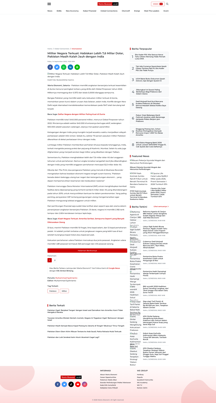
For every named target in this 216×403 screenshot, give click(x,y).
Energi (137, 11)
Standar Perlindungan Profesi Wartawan (115, 382)
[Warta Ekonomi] (108, 4)
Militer (64, 291)
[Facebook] (50, 67)
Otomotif (126, 11)
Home (49, 49)
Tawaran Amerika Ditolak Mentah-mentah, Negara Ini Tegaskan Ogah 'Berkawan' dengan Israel (85, 319)
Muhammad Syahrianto (66, 278)
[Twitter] (57, 67)
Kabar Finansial (89, 11)
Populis (140, 377)
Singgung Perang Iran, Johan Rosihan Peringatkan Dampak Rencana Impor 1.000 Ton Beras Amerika (149, 132)
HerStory (140, 374)
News (49, 11)
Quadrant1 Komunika (145, 380)
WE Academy (142, 382)
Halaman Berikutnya (87, 251)
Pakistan (53, 291)
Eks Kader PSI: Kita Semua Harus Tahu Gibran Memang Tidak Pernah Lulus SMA (150, 57)
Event (166, 11)
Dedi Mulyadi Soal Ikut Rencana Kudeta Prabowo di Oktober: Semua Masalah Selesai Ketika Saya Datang (151, 104)
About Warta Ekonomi (108, 374)
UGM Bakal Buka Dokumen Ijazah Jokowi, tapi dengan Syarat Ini (150, 80)
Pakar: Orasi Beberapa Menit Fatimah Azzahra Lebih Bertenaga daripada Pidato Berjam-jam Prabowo (150, 118)
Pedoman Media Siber (108, 380)
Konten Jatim (142, 388)
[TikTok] (71, 384)
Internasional (77, 49)
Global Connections (109, 11)
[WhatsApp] (63, 67)
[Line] (77, 67)
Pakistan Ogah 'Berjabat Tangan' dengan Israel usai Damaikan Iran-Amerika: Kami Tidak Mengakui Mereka (85, 311)
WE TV (139, 385)
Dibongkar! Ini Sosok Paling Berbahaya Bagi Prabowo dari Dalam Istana (149, 92)
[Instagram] (84, 384)
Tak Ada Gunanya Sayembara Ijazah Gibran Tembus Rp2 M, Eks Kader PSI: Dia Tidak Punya (151, 68)
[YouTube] (78, 384)
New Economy (72, 11)
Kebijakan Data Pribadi (109, 388)
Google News (114, 268)
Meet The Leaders (151, 11)
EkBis (59, 11)
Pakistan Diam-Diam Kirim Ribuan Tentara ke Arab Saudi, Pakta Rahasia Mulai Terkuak (84, 331)
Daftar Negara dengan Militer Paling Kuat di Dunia (81, 114)
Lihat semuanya (160, 206)
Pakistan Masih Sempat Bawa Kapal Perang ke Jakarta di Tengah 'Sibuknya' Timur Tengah (85, 326)
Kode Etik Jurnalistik (108, 385)
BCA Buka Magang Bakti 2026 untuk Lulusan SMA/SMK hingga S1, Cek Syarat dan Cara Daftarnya (151, 145)
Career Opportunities (108, 377)
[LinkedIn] (70, 67)
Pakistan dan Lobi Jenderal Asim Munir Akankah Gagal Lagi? (73, 337)
